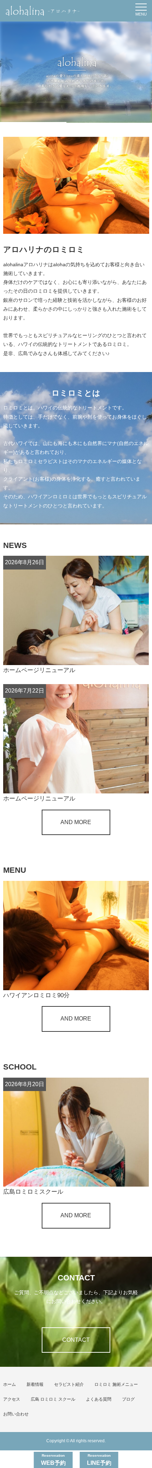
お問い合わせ (16, 1414)
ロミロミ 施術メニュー (116, 1384)
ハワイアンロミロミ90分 (39, 995)
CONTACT (76, 1340)
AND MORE (75, 822)
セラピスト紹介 (69, 1384)
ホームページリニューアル (39, 670)
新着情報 (35, 1384)
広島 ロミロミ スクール (53, 1399)
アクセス (11, 1399)
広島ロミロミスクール (33, 1191)
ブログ (128, 1399)
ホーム (9, 1384)
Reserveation (53, 1460)
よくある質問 (98, 1399)
